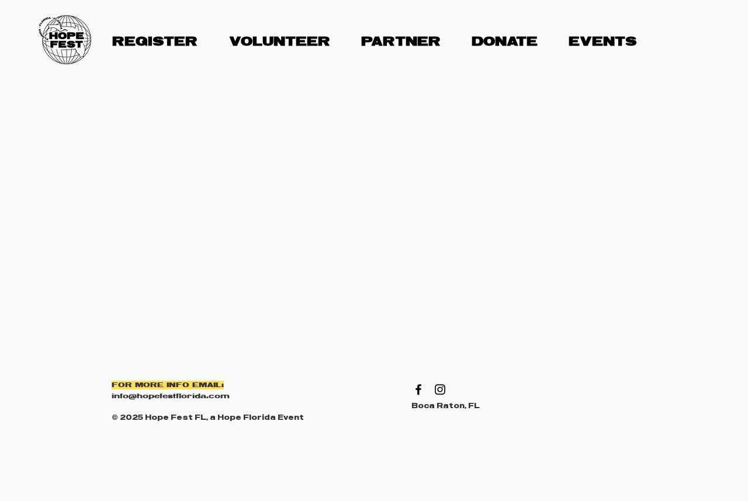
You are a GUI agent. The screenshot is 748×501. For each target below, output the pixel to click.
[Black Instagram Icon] (440, 389)
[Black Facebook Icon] (418, 389)
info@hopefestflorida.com (171, 396)
